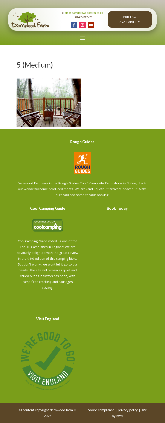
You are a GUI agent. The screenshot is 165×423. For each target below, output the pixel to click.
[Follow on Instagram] (82, 25)
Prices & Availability (129, 19)
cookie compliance (101, 410)
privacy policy (128, 410)
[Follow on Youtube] (91, 25)
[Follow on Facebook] (74, 25)
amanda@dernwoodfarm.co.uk (84, 13)
